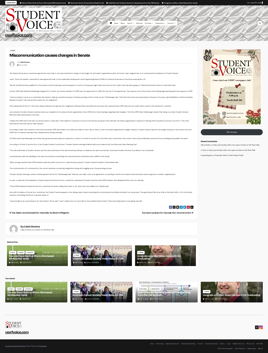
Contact (171, 23)
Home (152, 344)
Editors (222, 344)
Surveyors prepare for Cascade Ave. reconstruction (166, 212)
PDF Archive (232, 132)
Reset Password (240, 348)
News (116, 23)
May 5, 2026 (13, 299)
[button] (260, 23)
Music (123, 23)
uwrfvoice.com (18, 35)
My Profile (260, 344)
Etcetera (148, 23)
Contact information (211, 344)
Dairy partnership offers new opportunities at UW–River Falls (236, 145)
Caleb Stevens (25, 62)
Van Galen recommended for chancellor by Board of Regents (40, 212)
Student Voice (157, 299)
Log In (229, 344)
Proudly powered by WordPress (15, 346)
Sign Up (260, 348)
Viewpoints (159, 23)
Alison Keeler (205, 145)
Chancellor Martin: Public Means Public (229, 155)
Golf (13, 252)
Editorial (139, 23)
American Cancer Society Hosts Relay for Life (98, 258)
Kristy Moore (155, 262)
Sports (130, 23)
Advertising (160, 344)
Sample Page (251, 348)
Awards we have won (172, 344)
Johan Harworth (92, 262)
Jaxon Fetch (26, 262)
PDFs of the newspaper (225, 348)
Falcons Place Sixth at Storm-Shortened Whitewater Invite (31, 257)
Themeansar (43, 346)
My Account (250, 344)
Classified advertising (188, 344)
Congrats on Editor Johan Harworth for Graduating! (159, 257)
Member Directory (239, 344)
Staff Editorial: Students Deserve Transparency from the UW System (164, 294)
